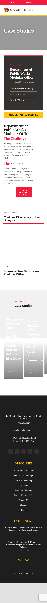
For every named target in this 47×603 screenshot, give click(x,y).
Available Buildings (23, 490)
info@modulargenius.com (24, 430)
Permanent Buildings (23, 480)
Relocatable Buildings (23, 475)
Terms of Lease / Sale (23, 495)
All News (23, 560)
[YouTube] (29, 451)
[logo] (18, 9)
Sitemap (23, 510)
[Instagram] (17, 451)
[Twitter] (10, 451)
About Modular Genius (23, 470)
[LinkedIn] (36, 451)
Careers (23, 505)
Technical (23, 485)
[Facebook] (23, 451)
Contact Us (23, 500)
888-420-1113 (24, 423)
